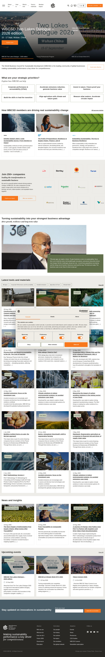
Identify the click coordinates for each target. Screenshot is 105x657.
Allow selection (52, 344)
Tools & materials (33, 5)
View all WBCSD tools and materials (80, 29)
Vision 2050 (40, 638)
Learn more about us (95, 67)
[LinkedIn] (88, 632)
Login (81, 5)
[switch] (43, 337)
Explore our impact (10, 198)
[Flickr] (98, 632)
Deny (28, 344)
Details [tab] (53, 316)
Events (72, 629)
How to (17, 5)
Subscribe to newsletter (93, 610)
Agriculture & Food (55, 284)
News (71, 632)
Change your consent (81, 651)
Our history (56, 632)
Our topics (56, 638)
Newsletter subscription (77, 644)
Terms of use (98, 651)
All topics (5, 284)
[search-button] (68, 5)
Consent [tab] (27, 317)
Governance (40, 641)
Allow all (76, 344)
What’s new (25, 5)
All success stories (97, 110)
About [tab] (77, 316)
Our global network (58, 644)
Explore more (9, 42)
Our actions (56, 635)
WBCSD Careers (75, 641)
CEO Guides (73, 638)
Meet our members (27, 198)
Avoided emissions (41, 284)
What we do (40, 632)
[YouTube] (94, 632)
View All (101, 285)
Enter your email (60, 608)
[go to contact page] (75, 5)
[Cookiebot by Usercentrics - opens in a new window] (80, 311)
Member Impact (41, 5)
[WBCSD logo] (53, 5)
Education (40, 644)
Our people (56, 629)
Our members (57, 641)
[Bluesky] (91, 632)
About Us (9, 5)
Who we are (40, 629)
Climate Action (67, 284)
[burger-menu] (3, 5)
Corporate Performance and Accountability (22, 284)
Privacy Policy (90, 651)
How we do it (40, 635)
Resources (73, 635)
